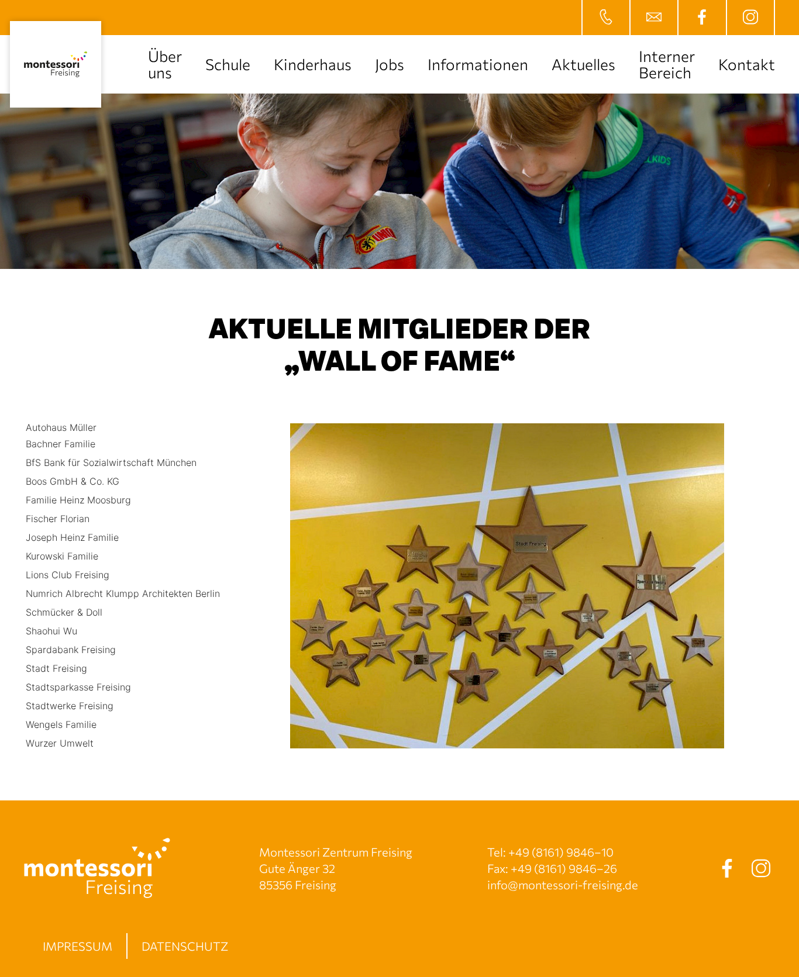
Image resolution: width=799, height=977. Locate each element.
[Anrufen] (605, 17)
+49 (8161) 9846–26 (564, 868)
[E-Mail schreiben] (653, 17)
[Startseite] (55, 64)
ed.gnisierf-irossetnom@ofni (562, 885)
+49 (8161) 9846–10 (561, 852)
